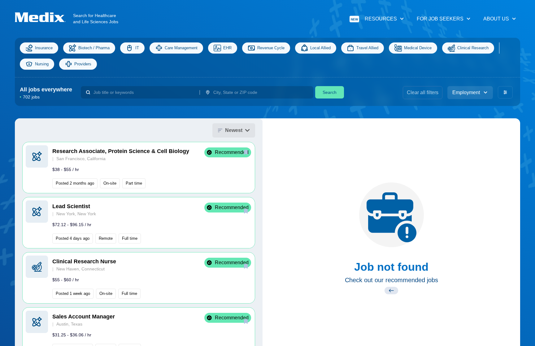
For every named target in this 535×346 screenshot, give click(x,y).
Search (330, 92)
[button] (138, 167)
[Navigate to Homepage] (44, 17)
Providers (82, 64)
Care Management (181, 48)
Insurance (44, 48)
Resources (374, 18)
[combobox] (144, 92)
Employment (466, 92)
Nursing (42, 64)
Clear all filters (422, 92)
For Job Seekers (440, 18)
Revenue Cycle (271, 48)
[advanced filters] (505, 92)
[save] (245, 152)
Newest (233, 130)
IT (137, 48)
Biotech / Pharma (94, 48)
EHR (227, 48)
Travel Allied (367, 48)
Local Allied (320, 48)
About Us (496, 18)
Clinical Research (473, 48)
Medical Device (418, 48)
